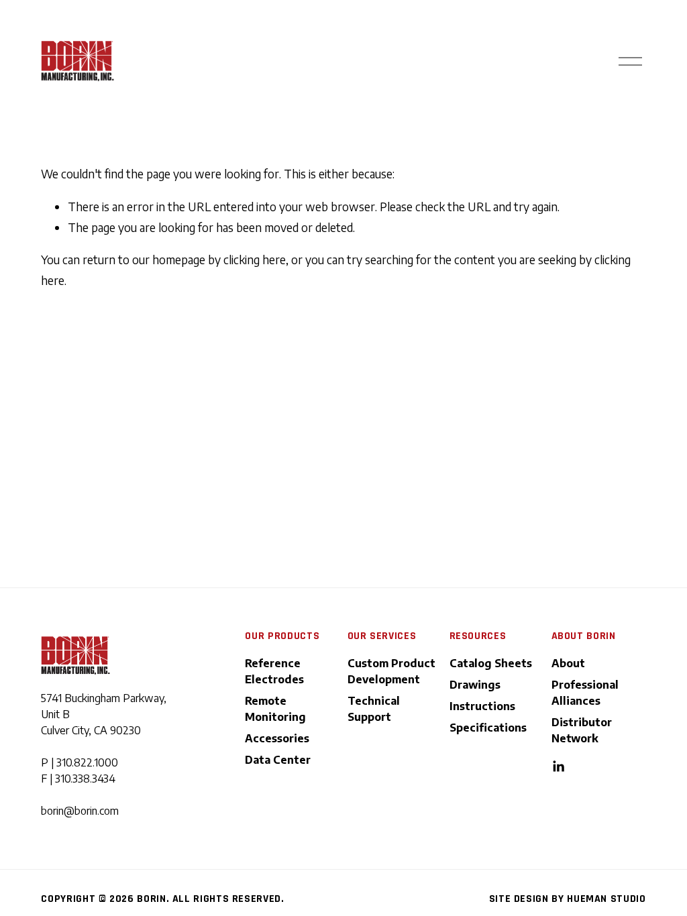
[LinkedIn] (558, 766)
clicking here (254, 259)
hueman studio (606, 899)
